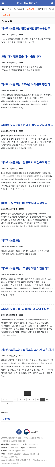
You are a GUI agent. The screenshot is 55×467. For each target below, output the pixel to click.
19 (47, 399)
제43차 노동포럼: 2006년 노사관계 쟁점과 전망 (27, 84)
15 (29, 399)
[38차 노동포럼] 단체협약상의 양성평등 (24, 203)
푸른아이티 (16, 463)
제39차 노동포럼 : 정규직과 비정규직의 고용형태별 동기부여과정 (27, 162)
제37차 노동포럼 (11, 240)
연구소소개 (19, 9)
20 (3, 403)
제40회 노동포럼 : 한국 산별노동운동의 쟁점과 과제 (27, 125)
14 (24, 399)
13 (20, 399)
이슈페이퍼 (42, 9)
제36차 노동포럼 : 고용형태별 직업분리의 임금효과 (27, 268)
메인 (9, 9)
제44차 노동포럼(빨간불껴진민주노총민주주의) (27, 28)
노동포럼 (30, 9)
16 (33, 399)
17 (38, 399)
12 (15, 399)
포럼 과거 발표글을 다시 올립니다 (21, 56)
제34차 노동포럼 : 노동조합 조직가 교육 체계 (27, 349)
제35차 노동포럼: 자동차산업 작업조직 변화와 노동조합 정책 (27, 308)
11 (10, 399)
